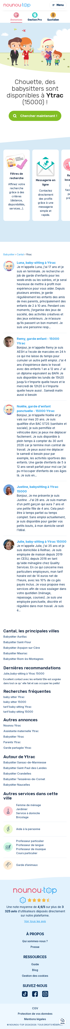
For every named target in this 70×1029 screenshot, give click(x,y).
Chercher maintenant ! (38, 116)
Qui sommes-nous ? (35, 941)
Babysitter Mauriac (15, 653)
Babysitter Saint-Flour (17, 642)
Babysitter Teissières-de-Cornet (24, 779)
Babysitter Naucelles (16, 784)
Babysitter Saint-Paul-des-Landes (25, 768)
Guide (35, 964)
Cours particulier (26, 853)
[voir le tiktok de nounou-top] (25, 994)
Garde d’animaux (27, 865)
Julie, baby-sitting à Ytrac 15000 (41, 541)
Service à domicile (28, 813)
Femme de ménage (28, 805)
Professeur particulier (30, 841)
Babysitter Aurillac (15, 636)
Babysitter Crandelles (17, 773)
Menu (60, 5)
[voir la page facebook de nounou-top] (35, 994)
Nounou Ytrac (12, 725)
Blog (35, 970)
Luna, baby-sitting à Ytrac (36, 262)
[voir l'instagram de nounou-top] (45, 994)
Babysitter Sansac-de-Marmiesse (24, 762)
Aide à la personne (28, 829)
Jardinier (22, 809)
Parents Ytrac (12, 742)
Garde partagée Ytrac (17, 747)
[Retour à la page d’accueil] (17, 5)
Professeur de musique (31, 849)
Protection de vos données (35, 1013)
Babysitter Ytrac (13, 736)
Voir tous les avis (35, 921)
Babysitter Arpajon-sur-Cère (21, 647)
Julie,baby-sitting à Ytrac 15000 (23, 673)
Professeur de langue (30, 845)
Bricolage (22, 817)
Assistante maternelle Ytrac (21, 731)
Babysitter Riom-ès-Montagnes (23, 659)
